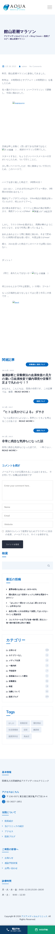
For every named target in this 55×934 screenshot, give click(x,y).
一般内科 (12, 665)
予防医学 (12, 671)
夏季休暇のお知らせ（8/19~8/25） (23, 589)
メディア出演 (14, 660)
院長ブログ (41, 364)
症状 (26, 730)
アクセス (9, 831)
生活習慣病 (13, 730)
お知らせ (12, 650)
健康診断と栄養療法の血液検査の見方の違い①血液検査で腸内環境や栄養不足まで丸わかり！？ (26, 378)
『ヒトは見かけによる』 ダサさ (23, 412)
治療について (14, 691)
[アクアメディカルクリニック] (28, 7)
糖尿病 (36, 730)
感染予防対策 (11, 863)
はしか (11, 723)
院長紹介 (9, 821)
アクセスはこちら (10, 792)
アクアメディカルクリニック (34, 916)
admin (24, 66)
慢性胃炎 (37, 723)
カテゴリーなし (15, 655)
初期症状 (24, 723)
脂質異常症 (13, 736)
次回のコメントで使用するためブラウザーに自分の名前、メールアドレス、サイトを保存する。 (28, 533)
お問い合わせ (11, 868)
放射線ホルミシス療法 (18, 676)
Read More (21, 391)
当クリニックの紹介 (14, 826)
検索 (5, 553)
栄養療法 (32, 364)
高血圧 (26, 736)
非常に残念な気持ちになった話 (22, 441)
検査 (11, 686)
